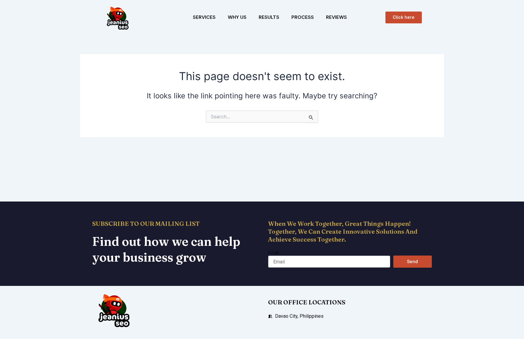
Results (269, 17)
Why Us (237, 17)
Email (273, 252)
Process (302, 17)
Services (204, 17)
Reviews (336, 17)
